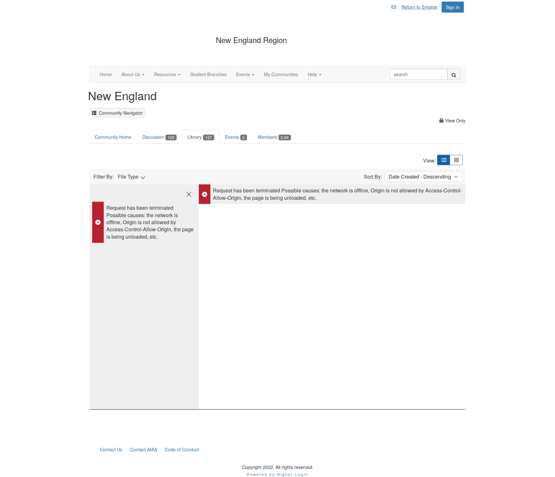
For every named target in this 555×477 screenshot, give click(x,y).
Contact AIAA (143, 449)
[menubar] (416, 6)
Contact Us (111, 449)
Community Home (113, 137)
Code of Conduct (182, 449)
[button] (133, 74)
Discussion (158, 137)
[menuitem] (395, 6)
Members (273, 137)
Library (200, 137)
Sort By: (373, 176)
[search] (453, 74)
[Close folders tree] (189, 194)
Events (235, 137)
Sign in (453, 7)
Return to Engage (419, 7)
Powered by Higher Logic (277, 474)
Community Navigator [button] (119, 113)
